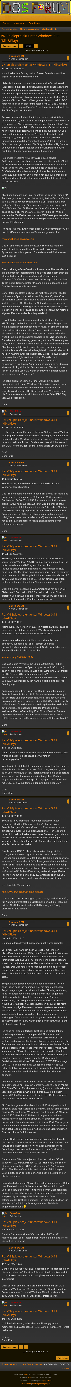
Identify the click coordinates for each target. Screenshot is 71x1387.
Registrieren (34, 23)
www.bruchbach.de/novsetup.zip (19, 262)
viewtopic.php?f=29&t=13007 (17, 657)
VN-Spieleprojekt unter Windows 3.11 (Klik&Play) (30, 38)
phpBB (26, 1374)
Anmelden (19, 23)
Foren (9, 19)
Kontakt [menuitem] (65, 1369)
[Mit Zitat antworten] (68, 58)
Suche (6, 23)
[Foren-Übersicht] (35, 7)
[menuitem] (32, 1364)
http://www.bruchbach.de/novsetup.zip (22, 891)
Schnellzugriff (3, 19)
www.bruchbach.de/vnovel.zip (18, 238)
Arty (29, 1377)
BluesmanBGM (16, 56)
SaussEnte (15, 1213)
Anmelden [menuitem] (64, 19)
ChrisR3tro (15, 411)
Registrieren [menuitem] (69, 19)
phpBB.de (47, 1380)
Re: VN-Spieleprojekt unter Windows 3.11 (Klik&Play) (29, 421)
